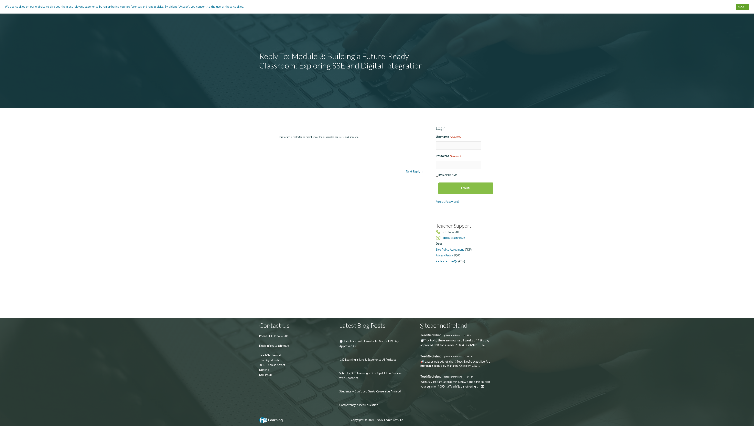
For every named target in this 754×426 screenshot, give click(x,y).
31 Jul (469, 335)
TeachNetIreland (430, 335)
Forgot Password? (447, 202)
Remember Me (448, 175)
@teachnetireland (453, 335)
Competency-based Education (358, 405)
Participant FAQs (447, 261)
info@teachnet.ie (277, 346)
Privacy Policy (444, 256)
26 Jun (470, 356)
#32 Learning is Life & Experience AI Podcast (367, 360)
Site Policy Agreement (450, 250)
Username (448, 137)
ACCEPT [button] (742, 6)
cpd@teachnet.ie (454, 238)
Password (448, 156)
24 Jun (470, 377)
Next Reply (415, 172)
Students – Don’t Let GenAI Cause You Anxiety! (370, 392)
